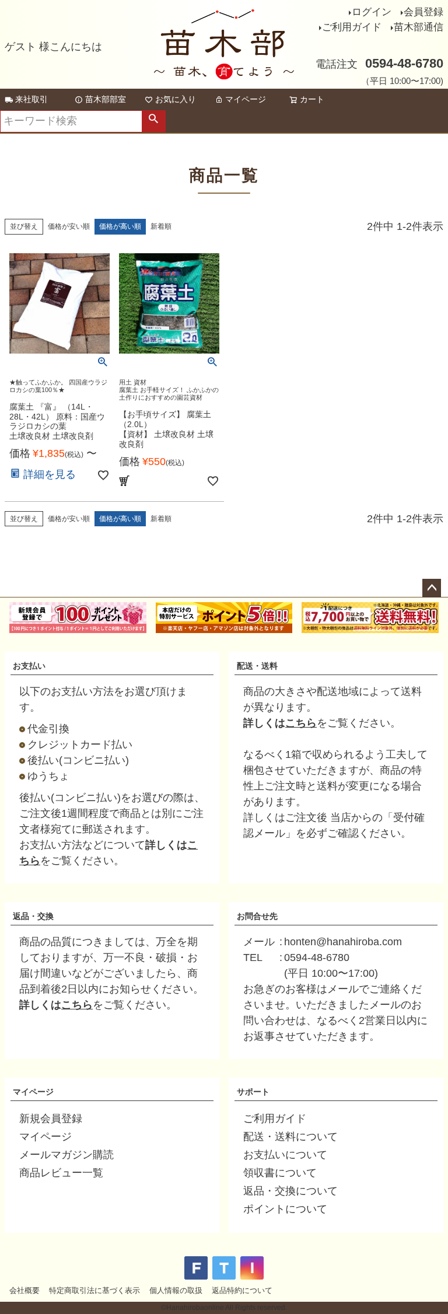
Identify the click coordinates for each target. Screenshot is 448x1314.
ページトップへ (431, 588)
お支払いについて (285, 1155)
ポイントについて (285, 1209)
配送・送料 (257, 665)
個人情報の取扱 (175, 1290)
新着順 (161, 226)
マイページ (245, 99)
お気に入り (175, 99)
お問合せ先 (257, 916)
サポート (253, 1091)
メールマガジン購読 (66, 1155)
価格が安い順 (69, 226)
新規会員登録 (50, 1118)
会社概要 (24, 1290)
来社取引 (31, 99)
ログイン (371, 12)
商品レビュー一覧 (61, 1173)
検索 (153, 121)
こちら (301, 723)
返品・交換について (290, 1191)
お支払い (29, 665)
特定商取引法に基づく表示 (94, 1290)
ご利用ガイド (352, 27)
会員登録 (423, 12)
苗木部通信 (418, 27)
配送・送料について (290, 1136)
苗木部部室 (105, 99)
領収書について (280, 1173)
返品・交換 (33, 916)
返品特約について (242, 1290)
